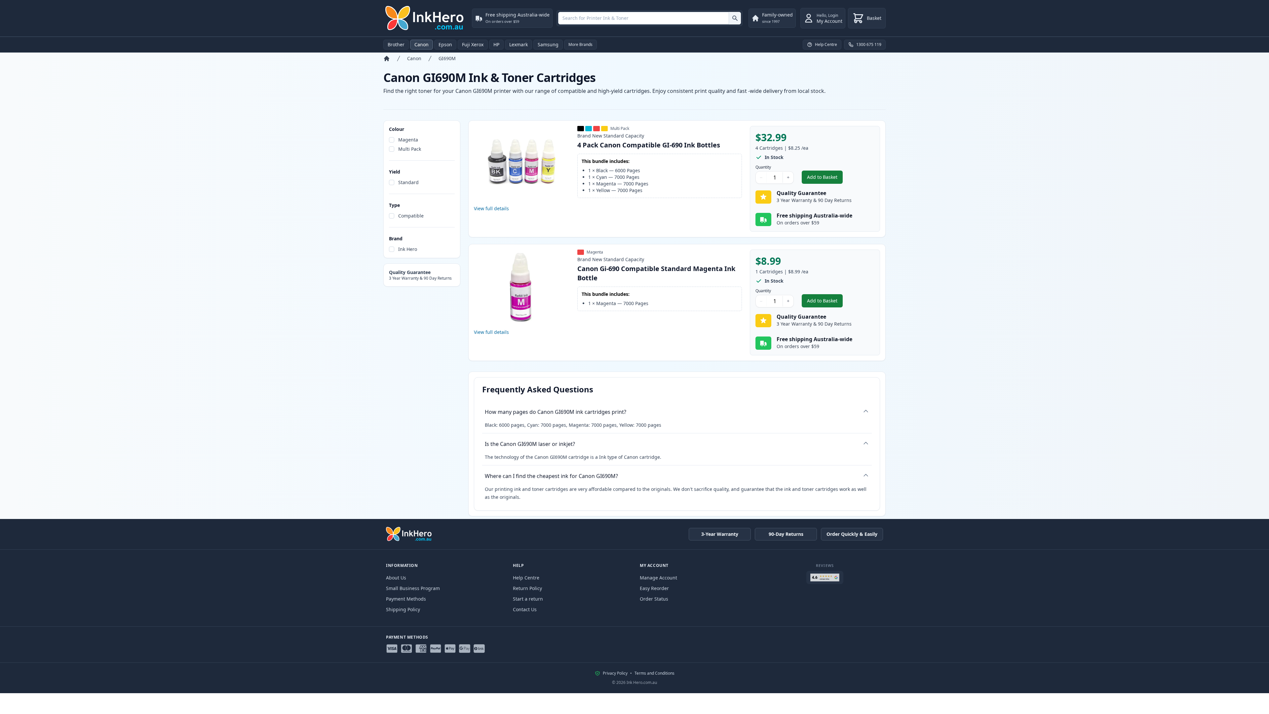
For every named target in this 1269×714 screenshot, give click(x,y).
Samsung (548, 44)
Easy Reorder (654, 588)
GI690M (447, 58)
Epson (445, 44)
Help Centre (526, 578)
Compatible (411, 216)
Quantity (763, 167)
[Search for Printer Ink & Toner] (735, 18)
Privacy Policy (615, 673)
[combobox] (649, 18)
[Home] (386, 58)
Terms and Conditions (654, 673)
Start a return (528, 599)
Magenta (408, 140)
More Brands (580, 44)
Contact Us (525, 609)
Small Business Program (413, 588)
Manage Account (658, 578)
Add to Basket (825, 178)
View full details (491, 208)
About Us (396, 578)
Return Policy (527, 588)
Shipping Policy (403, 609)
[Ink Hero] (425, 18)
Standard (408, 182)
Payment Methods (406, 599)
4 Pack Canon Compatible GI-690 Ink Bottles (648, 144)
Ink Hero (407, 249)
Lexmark (518, 44)
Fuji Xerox (472, 44)
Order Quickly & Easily (852, 534)
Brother (396, 44)
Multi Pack (409, 149)
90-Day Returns (786, 534)
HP (496, 44)
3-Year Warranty (719, 534)
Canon (421, 44)
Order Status (654, 599)
